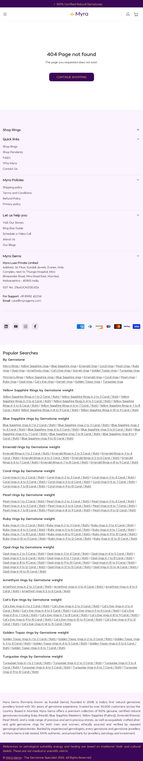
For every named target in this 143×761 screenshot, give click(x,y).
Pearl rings (123, 366)
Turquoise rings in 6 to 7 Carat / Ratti (97, 667)
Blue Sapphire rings (64, 366)
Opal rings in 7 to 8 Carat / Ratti (112, 558)
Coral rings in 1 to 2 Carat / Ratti (23, 477)
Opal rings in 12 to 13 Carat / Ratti (69, 567)
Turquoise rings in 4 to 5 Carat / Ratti (46, 667)
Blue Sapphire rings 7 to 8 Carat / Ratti (75, 434)
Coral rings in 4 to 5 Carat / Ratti (24, 482)
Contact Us (10, 169)
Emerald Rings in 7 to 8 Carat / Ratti (64, 462)
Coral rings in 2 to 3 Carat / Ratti (68, 477)
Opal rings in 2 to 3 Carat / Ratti (24, 553)
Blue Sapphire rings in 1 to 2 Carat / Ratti (29, 425)
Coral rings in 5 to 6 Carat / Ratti (69, 482)
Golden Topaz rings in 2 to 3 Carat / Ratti (85, 639)
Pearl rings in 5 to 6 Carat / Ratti (69, 506)
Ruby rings (10, 381)
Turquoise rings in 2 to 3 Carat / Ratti (77, 663)
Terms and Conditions (17, 193)
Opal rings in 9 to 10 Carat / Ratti (68, 562)
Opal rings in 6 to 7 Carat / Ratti (67, 558)
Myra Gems (13, 757)
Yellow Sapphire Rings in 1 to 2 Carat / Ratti (31, 396)
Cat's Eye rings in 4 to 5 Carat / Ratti (46, 610)
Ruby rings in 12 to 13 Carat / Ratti (115, 538)
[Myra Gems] (78, 14)
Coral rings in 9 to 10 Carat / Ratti (69, 486)
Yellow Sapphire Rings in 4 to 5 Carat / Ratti (82, 401)
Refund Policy (12, 198)
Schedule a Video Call (17, 233)
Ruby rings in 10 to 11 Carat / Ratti (24, 538)
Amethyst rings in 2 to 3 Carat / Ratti (27, 586)
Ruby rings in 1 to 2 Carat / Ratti (24, 525)
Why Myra (10, 163)
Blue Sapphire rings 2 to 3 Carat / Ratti (84, 425)
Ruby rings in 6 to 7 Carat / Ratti (113, 529)
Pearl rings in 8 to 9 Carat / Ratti (69, 510)
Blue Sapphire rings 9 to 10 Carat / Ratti (47, 438)
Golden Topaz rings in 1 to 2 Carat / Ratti (29, 639)
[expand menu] (5, 14)
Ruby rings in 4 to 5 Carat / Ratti (24, 529)
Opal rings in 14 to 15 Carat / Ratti (24, 571)
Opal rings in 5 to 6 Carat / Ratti (24, 558)
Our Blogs (9, 245)
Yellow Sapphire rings (35, 366)
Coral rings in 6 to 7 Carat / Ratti (114, 482)
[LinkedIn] (6, 326)
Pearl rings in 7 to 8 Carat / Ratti (24, 510)
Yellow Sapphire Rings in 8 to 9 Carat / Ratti (49, 410)
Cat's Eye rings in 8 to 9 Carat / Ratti (114, 615)
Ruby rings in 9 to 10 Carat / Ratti (114, 534)
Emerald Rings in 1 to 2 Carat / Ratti (26, 453)
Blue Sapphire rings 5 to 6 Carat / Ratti (106, 429)
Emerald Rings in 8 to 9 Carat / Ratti (114, 462)
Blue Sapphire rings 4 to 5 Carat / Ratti (53, 429)
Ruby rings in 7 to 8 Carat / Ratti (24, 534)
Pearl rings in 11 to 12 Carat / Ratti (114, 510)
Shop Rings (10, 146)
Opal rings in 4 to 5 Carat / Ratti (112, 553)
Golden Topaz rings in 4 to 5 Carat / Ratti (60, 643)
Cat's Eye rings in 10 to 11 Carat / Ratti (78, 619)
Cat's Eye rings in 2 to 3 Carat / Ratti (76, 606)
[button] (136, 14)
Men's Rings (11, 366)
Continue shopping (72, 77)
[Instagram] (25, 326)
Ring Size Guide (13, 228)
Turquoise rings (129, 370)
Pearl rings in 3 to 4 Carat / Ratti (113, 501)
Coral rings (107, 366)
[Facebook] (35, 326)
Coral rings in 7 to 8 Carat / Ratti (24, 486)
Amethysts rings (38, 370)
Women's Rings (13, 377)
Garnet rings (81, 370)
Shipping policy (12, 187)
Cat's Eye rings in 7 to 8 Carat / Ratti (64, 615)
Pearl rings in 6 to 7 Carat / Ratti (114, 506)
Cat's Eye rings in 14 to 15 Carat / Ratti (46, 624)
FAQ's (6, 157)
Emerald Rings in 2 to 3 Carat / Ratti (75, 453)
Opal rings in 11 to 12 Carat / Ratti (24, 567)
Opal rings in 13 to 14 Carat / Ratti (115, 567)
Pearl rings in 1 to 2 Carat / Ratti (24, 501)
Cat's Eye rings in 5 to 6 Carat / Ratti (96, 610)
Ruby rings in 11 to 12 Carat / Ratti (69, 538)
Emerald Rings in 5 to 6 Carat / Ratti (96, 458)
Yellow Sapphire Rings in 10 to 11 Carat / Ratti (110, 410)
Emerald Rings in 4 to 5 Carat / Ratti (45, 458)
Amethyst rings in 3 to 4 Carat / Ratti (79, 586)
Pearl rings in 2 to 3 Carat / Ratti (68, 501)
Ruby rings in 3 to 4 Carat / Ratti (112, 525)
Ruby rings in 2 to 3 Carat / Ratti (68, 525)
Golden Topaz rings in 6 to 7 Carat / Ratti (38, 648)
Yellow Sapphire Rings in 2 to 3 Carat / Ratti (90, 396)
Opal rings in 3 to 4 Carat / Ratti (68, 553)
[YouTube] (15, 326)
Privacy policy (12, 204)
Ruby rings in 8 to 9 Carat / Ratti (69, 534)
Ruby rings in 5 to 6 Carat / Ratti (69, 529)
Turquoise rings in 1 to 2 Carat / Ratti (27, 663)
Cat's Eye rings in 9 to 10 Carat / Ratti (27, 619)
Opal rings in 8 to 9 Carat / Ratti (24, 562)
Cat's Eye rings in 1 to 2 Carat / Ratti (26, 606)
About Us (9, 239)
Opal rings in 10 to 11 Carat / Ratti (113, 562)
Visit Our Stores (13, 222)
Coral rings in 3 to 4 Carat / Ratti (113, 477)
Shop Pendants (13, 152)
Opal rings (18, 370)
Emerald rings (88, 366)
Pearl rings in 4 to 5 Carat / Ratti (24, 506)
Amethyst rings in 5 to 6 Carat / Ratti (46, 591)
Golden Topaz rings (104, 370)
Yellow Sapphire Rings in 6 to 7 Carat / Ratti (69, 405)
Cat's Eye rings (61, 370)
